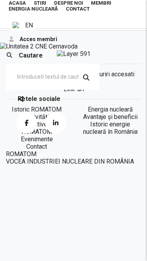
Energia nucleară (33, 9)
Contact (78, 9)
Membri (101, 3)
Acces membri (38, 39)
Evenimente (37, 139)
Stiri (40, 3)
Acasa (17, 3)
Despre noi (68, 3)
